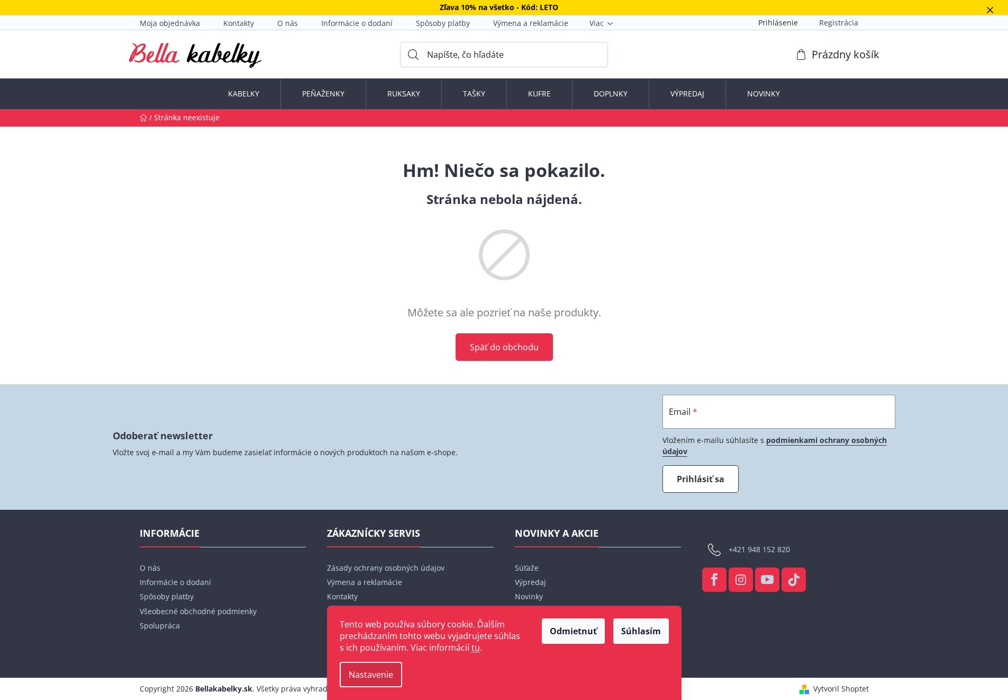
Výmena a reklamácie (530, 23)
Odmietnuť (573, 631)
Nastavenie (371, 674)
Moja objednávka (170, 23)
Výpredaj (530, 582)
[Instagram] (741, 580)
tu (475, 647)
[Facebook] (714, 580)
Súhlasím (641, 631)
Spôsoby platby (443, 23)
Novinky (529, 596)
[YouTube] (767, 580)
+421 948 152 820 (759, 549)
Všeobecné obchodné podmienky (198, 611)
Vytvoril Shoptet (841, 689)
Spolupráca (160, 626)
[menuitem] (243, 93)
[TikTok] (794, 580)
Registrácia (838, 22)
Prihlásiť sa (700, 479)
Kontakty (238, 23)
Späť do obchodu (504, 347)
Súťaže (527, 568)
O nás (287, 23)
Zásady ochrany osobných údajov (385, 568)
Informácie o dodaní (357, 23)
